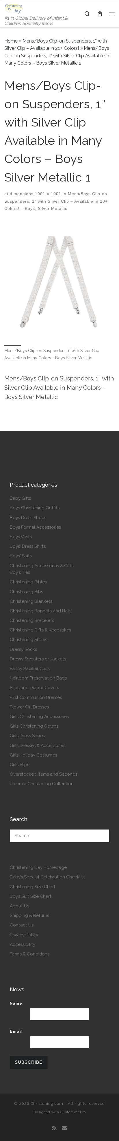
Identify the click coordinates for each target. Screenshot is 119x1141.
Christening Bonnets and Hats (40, 610)
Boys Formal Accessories (35, 527)
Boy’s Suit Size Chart (30, 896)
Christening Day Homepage (38, 867)
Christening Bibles (28, 582)
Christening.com (47, 1103)
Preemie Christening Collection (42, 783)
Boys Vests (21, 536)
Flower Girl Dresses (29, 707)
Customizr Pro (73, 1112)
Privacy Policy (24, 934)
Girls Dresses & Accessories (37, 745)
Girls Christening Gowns (34, 726)
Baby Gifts (20, 498)
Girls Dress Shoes (27, 735)
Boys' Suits (21, 555)
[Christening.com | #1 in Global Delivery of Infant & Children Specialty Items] (13, 8)
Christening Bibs (26, 591)
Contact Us (22, 925)
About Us (19, 906)
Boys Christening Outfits (35, 507)
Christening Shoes (28, 639)
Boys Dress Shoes (28, 517)
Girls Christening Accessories (39, 716)
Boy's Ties (20, 572)
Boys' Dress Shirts (28, 546)
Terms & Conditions (29, 954)
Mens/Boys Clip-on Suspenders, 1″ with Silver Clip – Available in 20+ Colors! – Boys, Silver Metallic (56, 201)
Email (16, 1031)
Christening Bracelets (32, 620)
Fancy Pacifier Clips (30, 668)
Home (11, 41)
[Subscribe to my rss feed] (54, 1128)
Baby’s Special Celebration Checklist (47, 877)
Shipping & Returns (29, 915)
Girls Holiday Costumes (33, 755)
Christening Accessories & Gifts (41, 565)
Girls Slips (19, 764)
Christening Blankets (31, 601)
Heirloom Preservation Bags (38, 678)
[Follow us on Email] (64, 1128)
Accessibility (22, 944)
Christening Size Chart (32, 886)
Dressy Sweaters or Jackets (38, 659)
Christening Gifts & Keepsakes (40, 630)
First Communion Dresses (36, 697)
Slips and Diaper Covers (34, 687)
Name (16, 1003)
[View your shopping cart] (99, 14)
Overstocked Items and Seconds (43, 774)
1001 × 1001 (47, 193)
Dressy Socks (23, 649)
